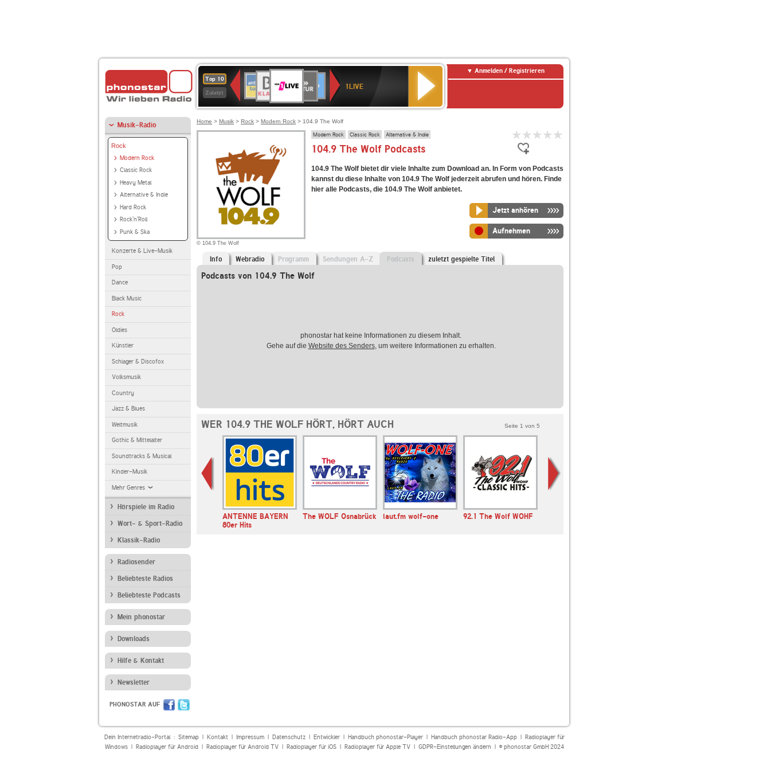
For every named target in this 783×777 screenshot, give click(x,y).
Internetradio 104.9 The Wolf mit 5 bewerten (558, 134)
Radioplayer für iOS (311, 747)
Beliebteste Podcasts (149, 595)
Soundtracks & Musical (141, 456)
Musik (226, 121)
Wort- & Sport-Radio (150, 524)
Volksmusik (126, 377)
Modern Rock (137, 158)
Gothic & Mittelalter (137, 440)
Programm (293, 259)
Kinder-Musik (129, 471)
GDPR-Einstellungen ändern (454, 747)
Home (204, 121)
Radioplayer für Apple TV (377, 747)
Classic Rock (136, 170)
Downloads (134, 639)
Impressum (250, 737)
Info (216, 259)
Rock (118, 145)
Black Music (127, 298)
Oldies (119, 330)
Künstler (123, 345)
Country (123, 393)
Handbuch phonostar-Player (385, 737)
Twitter (184, 704)
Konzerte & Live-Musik (142, 251)
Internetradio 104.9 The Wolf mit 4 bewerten (548, 134)
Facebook (169, 704)
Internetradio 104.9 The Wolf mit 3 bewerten (538, 134)
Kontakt (217, 737)
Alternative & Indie (144, 194)
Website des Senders (341, 346)
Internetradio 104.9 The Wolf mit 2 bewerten (527, 134)
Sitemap (188, 737)
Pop (117, 267)
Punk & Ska (135, 232)
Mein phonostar (141, 617)
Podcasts (400, 259)
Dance (120, 282)
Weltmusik (125, 424)
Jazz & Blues (128, 408)
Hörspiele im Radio (146, 507)
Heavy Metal (135, 182)
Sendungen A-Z (348, 259)
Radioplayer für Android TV (242, 747)
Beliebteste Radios (145, 579)
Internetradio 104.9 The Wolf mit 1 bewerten (517, 134)
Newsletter (134, 682)
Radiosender (136, 562)
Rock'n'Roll (133, 219)
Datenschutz (289, 737)
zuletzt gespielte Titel (461, 259)
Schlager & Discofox (138, 361)
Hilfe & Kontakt (141, 661)
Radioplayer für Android (167, 747)
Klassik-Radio (139, 540)
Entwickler (327, 737)
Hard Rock (133, 207)
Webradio (250, 259)
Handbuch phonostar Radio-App (474, 737)
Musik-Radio (137, 125)
